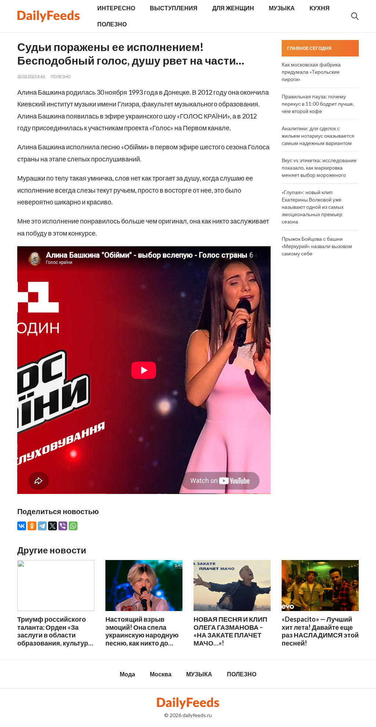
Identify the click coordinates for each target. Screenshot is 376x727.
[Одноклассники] (32, 525)
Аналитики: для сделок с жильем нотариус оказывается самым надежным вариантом (318, 135)
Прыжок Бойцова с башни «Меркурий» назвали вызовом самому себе (317, 246)
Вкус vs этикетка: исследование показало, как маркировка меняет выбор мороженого (319, 167)
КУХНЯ (320, 7)
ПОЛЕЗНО (112, 24)
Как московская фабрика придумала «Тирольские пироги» (311, 71)
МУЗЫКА (282, 7)
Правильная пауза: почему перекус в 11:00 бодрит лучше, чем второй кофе (318, 103)
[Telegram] (42, 525)
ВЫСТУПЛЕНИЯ (174, 7)
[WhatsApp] (73, 525)
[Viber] (62, 525)
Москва (160, 673)
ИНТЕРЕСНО (116, 7)
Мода (127, 673)
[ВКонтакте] (21, 525)
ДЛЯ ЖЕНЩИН (233, 7)
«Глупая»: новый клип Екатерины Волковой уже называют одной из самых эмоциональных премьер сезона (313, 207)
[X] (52, 525)
